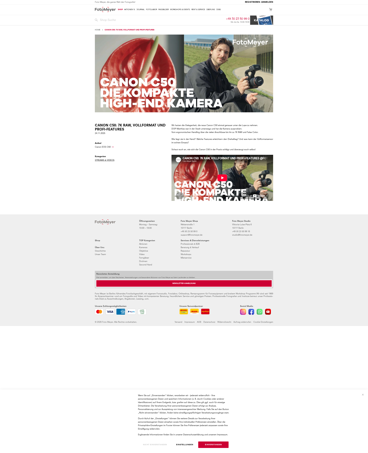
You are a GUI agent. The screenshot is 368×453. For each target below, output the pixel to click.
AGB (199, 322)
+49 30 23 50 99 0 (237, 18)
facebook (251, 312)
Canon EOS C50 (103, 147)
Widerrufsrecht (224, 322)
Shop (97, 241)
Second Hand (145, 265)
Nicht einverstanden (155, 445)
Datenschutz (209, 322)
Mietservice (186, 258)
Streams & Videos (104, 160)
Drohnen (143, 261)
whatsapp (260, 312)
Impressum (189, 322)
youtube (268, 312)
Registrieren (252, 2)
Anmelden (267, 2)
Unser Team (100, 254)
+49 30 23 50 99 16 (241, 232)
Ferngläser (144, 258)
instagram (243, 312)
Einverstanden (213, 445)
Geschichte (100, 251)
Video (142, 254)
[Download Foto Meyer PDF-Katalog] (261, 20)
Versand (178, 322)
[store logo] (105, 9)
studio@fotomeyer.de (242, 235)
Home (97, 30)
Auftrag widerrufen (242, 322)
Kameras (143, 248)
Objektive (143, 251)
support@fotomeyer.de (191, 235)
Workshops (186, 254)
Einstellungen (184, 445)
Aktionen (143, 244)
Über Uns (99, 248)
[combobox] (160, 20)
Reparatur (185, 251)
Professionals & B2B (190, 244)
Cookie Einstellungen (263, 322)
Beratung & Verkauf (190, 248)
